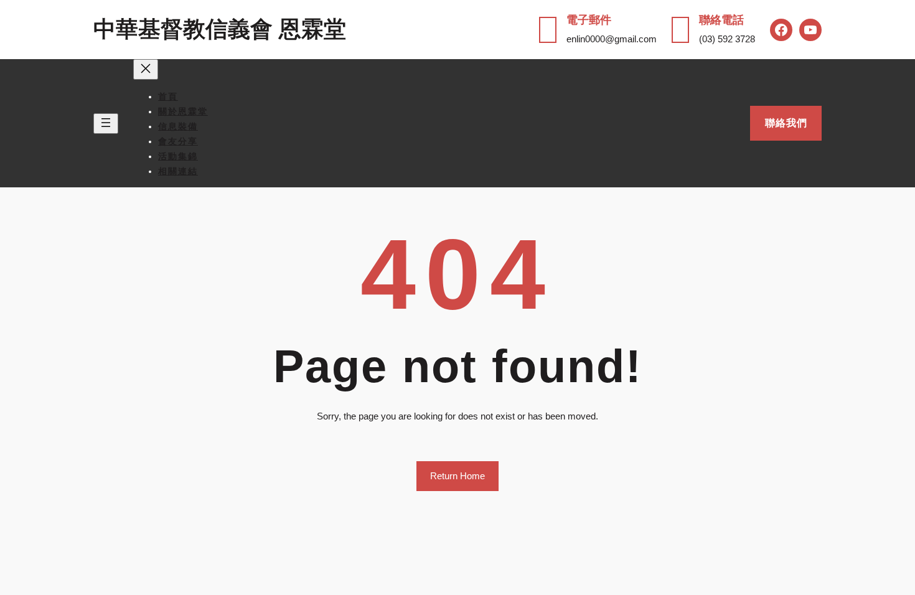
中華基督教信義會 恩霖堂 (219, 29)
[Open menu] (105, 123)
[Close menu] (145, 69)
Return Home (457, 476)
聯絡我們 (786, 123)
